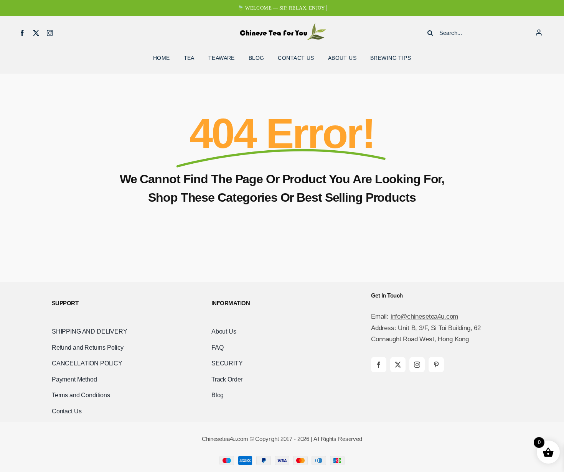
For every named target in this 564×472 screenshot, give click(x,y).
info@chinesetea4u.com (424, 316)
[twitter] (36, 33)
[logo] (282, 26)
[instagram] (50, 33)
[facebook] (22, 33)
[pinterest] (436, 364)
